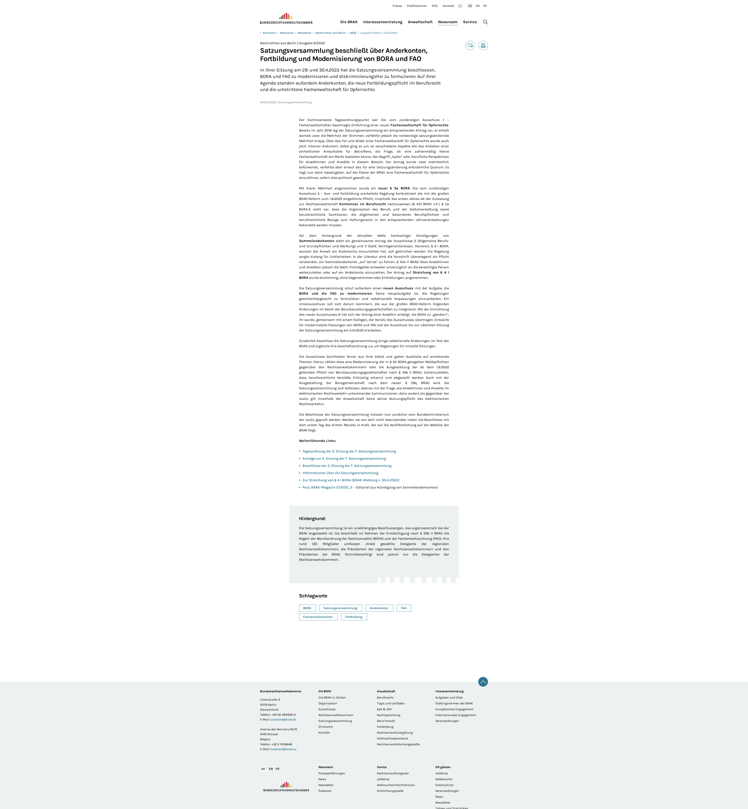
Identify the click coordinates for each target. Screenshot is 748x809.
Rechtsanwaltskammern (336, 715)
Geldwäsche (443, 779)
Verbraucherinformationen (396, 785)
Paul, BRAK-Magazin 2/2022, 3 (327, 487)
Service (382, 767)
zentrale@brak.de (283, 719)
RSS (435, 5)
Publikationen (417, 5)
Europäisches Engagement (454, 709)
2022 (353, 32)
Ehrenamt (325, 727)
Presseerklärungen (331, 773)
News (322, 779)
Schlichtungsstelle (390, 791)
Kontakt (448, 5)
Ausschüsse (326, 709)
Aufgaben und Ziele (449, 697)
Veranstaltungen (447, 721)
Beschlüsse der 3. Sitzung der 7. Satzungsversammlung (347, 466)
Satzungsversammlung (335, 721)
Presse (397, 5)
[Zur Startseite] (286, 18)
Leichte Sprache (460, 5)
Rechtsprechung (388, 715)
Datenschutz (444, 785)
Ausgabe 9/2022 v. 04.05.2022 (378, 32)
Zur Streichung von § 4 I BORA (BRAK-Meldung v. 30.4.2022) (351, 480)
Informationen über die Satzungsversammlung (340, 473)
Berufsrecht (385, 697)
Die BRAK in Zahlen (332, 697)
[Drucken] (483, 45)
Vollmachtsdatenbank (392, 738)
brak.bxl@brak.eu (283, 749)
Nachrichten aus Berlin (331, 32)
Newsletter (304, 32)
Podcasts (324, 791)
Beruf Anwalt (386, 721)
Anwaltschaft (386, 691)
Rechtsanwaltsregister (393, 773)
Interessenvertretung (449, 691)
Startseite (269, 32)
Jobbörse (383, 779)
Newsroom (287, 32)
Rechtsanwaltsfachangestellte (398, 744)
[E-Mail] (470, 45)
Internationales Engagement (455, 715)
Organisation (327, 703)
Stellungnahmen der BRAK (454, 703)
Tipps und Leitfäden (391, 703)
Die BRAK (324, 691)
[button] (350, 21)
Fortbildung (385, 727)
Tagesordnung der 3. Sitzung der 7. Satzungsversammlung (349, 451)
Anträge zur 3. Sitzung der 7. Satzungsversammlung (344, 458)
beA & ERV (384, 709)
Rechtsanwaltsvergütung (395, 732)
